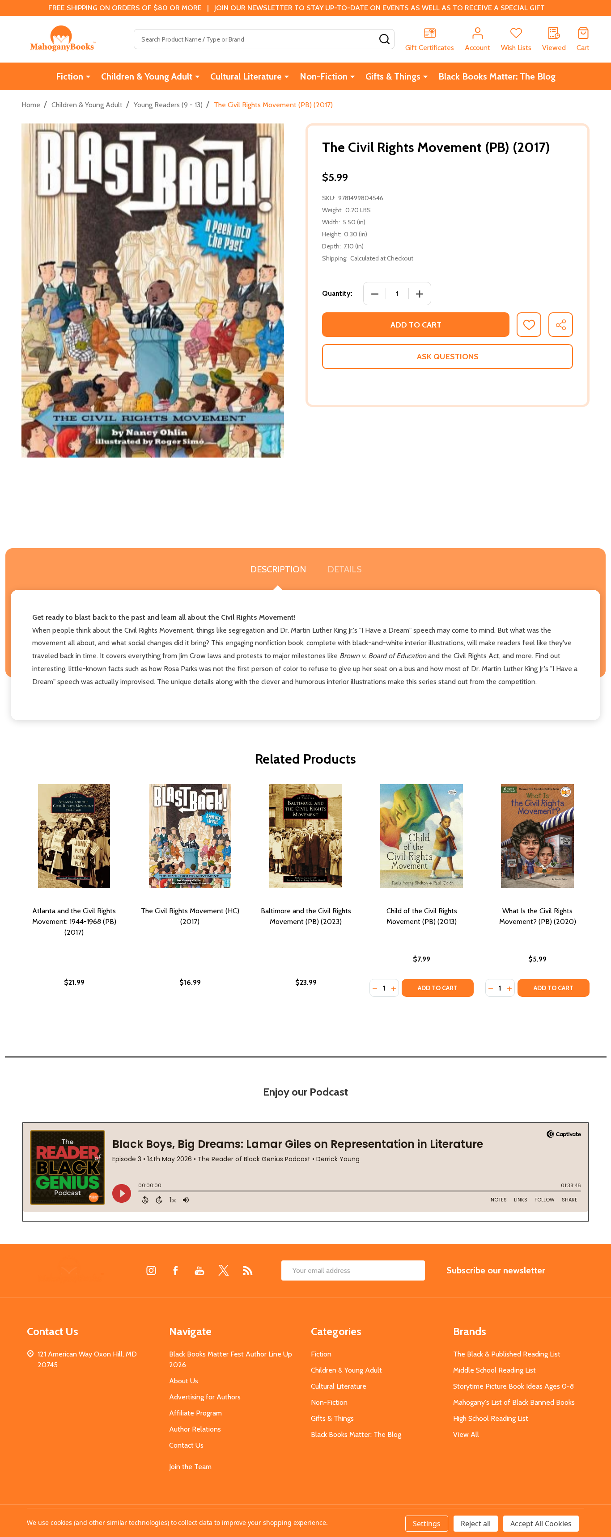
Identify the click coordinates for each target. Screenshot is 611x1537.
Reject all (476, 1524)
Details (344, 569)
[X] (224, 1270)
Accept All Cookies (541, 1524)
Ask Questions (448, 356)
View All (466, 1434)
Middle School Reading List (494, 1370)
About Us (183, 1381)
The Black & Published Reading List (506, 1354)
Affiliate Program (195, 1413)
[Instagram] (151, 1270)
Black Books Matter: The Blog (497, 76)
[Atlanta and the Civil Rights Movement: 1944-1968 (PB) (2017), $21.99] (74, 836)
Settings (427, 1524)
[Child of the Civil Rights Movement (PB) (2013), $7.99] (421, 836)
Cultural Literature (246, 76)
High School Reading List (490, 1418)
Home (30, 105)
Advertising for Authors (205, 1397)
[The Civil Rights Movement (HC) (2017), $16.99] (190, 836)
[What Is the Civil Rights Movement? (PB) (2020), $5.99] (537, 836)
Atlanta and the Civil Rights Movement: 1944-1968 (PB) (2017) (74, 921)
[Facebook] (175, 1270)
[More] (88, 76)
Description (278, 569)
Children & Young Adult (146, 76)
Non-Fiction (324, 76)
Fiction (69, 76)
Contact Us (186, 1445)
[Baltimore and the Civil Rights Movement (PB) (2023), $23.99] (306, 836)
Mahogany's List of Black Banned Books (514, 1402)
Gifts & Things (392, 76)
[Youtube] (199, 1270)
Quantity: (337, 293)
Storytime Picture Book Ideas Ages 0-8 (513, 1386)
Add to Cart (415, 325)
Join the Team (190, 1466)
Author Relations (195, 1429)
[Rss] (248, 1270)
